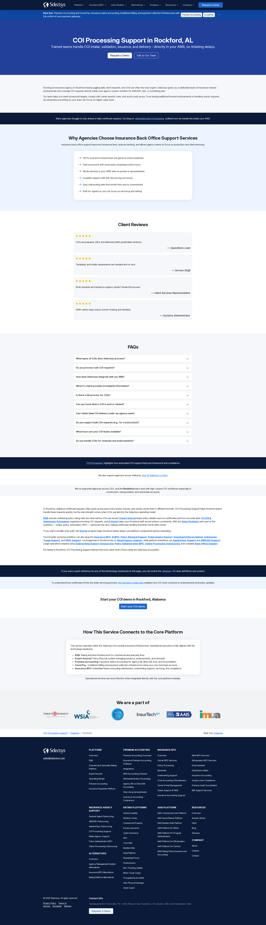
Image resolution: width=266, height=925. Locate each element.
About (194, 846)
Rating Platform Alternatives (101, 877)
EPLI (125, 838)
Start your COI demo (133, 606)
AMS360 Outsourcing (98, 821)
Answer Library (198, 818)
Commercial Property (133, 823)
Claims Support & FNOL (168, 790)
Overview (93, 755)
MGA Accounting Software (135, 774)
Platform (78, 5)
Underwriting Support (167, 775)
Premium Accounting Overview (137, 755)
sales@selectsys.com (54, 758)
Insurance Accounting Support (171, 795)
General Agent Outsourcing (101, 816)
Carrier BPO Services (167, 760)
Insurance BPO (96, 5)
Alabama (75, 733)
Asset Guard (128, 888)
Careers (195, 851)
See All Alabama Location (155, 475)
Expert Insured (95, 774)
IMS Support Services (202, 790)
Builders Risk (129, 848)
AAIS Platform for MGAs (168, 828)
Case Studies (117, 5)
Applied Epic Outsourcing (100, 826)
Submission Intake (200, 770)
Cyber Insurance (130, 833)
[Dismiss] (219, 15)
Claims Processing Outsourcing (103, 846)
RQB (91, 760)
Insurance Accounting (202, 775)
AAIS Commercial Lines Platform (172, 813)
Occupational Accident (133, 878)
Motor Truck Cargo (132, 873)
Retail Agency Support (99, 836)
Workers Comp (130, 818)
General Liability (130, 813)
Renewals (162, 770)
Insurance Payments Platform (102, 788)
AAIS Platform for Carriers (169, 846)
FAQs (194, 823)
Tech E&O (127, 843)
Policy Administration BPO (100, 841)
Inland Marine (129, 853)
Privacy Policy (49, 903)
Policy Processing (166, 765)
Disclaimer (57, 906)
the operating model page (131, 582)
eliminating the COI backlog (149, 118)
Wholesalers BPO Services (204, 760)
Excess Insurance (131, 828)
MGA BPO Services (200, 755)
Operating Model (96, 779)
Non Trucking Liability (133, 868)
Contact (195, 856)
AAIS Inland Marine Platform (170, 818)
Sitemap (67, 906)
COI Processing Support (55, 733)
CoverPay (208, 15)
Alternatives (137, 5)
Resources (171, 5)
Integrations (128, 769)
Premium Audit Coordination (204, 785)
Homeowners (129, 863)
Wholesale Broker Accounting (137, 779)
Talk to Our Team (146, 55)
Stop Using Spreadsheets (135, 792)
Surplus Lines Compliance (203, 780)
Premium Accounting (191, 15)
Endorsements (198, 765)
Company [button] (187, 5)
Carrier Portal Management (170, 785)
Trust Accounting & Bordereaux (172, 780)
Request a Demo (210, 5)
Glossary (167, 571)
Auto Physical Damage (133, 883)
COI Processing (94, 463)
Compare (154, 5)
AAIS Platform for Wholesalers (171, 841)
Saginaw (218, 733)
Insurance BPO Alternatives (101, 872)
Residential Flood (131, 858)
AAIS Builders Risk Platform (170, 823)
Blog (194, 828)
